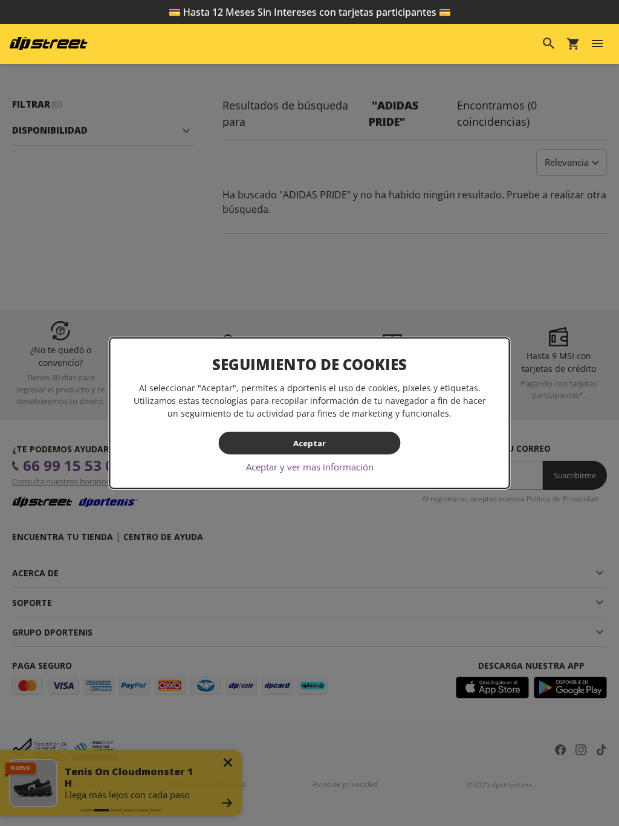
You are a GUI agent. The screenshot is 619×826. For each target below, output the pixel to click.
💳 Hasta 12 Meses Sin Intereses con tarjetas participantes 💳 (310, 12)
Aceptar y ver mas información (310, 467)
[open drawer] (597, 43)
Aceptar (309, 442)
